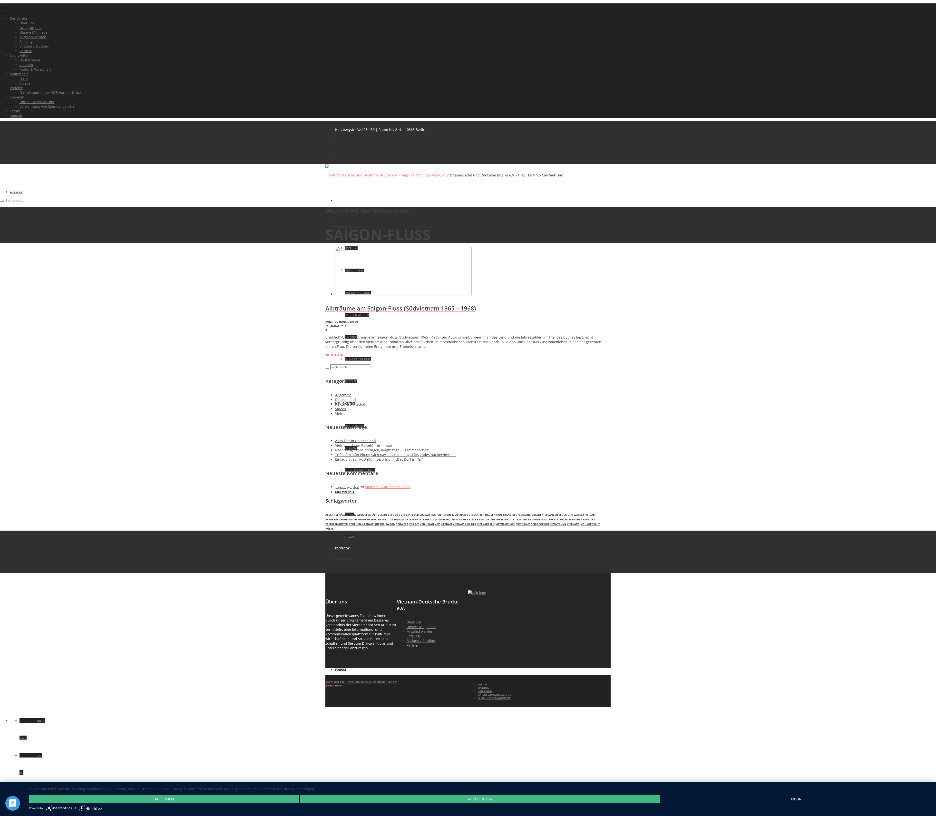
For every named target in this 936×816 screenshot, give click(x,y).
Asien (352, 514)
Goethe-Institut (382, 519)
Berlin (382, 514)
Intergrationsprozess (434, 519)
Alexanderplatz (336, 514)
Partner (413, 645)
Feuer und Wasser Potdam (577, 514)
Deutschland (345, 399)
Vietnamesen (486, 524)
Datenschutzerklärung (494, 694)
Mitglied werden (420, 631)
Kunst (517, 519)
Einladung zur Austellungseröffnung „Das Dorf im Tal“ (379, 459)
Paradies (589, 519)
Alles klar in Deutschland (355, 440)
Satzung (413, 636)
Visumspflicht (590, 524)
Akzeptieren (480, 799)
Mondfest (575, 519)
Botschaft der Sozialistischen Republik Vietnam (432, 514)
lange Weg (539, 519)
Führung (347, 519)
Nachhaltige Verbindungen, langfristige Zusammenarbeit (382, 450)
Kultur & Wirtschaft (351, 404)
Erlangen (551, 514)
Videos (340, 409)
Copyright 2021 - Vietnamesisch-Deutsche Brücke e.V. (361, 682)
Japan (454, 519)
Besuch (393, 514)
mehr (796, 799)
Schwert (402, 524)
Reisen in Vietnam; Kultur (367, 524)
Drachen (538, 514)
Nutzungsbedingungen (494, 698)
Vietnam (342, 413)
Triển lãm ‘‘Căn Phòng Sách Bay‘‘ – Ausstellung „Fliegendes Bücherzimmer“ (395, 454)
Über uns (414, 622)
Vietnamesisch (505, 524)
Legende (553, 519)
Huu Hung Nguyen (345, 321)
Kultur (484, 519)
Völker (330, 528)
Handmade (401, 519)
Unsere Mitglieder (421, 626)
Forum (482, 684)
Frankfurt (332, 519)
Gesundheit (362, 519)
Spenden (483, 688)
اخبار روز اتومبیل (347, 487)
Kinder (473, 519)
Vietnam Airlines (464, 524)
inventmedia (333, 685)
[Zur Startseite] (477, 592)
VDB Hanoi (427, 524)
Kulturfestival (501, 519)
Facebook (16, 192)
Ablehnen (164, 799)
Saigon (390, 524)
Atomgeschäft (367, 514)
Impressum (485, 691)
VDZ (437, 524)
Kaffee (463, 519)
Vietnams (573, 524)
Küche (526, 519)
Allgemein (343, 395)
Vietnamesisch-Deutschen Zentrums (541, 524)
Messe (564, 519)
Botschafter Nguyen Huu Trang (489, 514)
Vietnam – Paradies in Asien (387, 487)
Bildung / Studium (421, 640)
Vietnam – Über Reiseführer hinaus (364, 445)
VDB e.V (414, 524)
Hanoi (414, 519)
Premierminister (336, 524)
